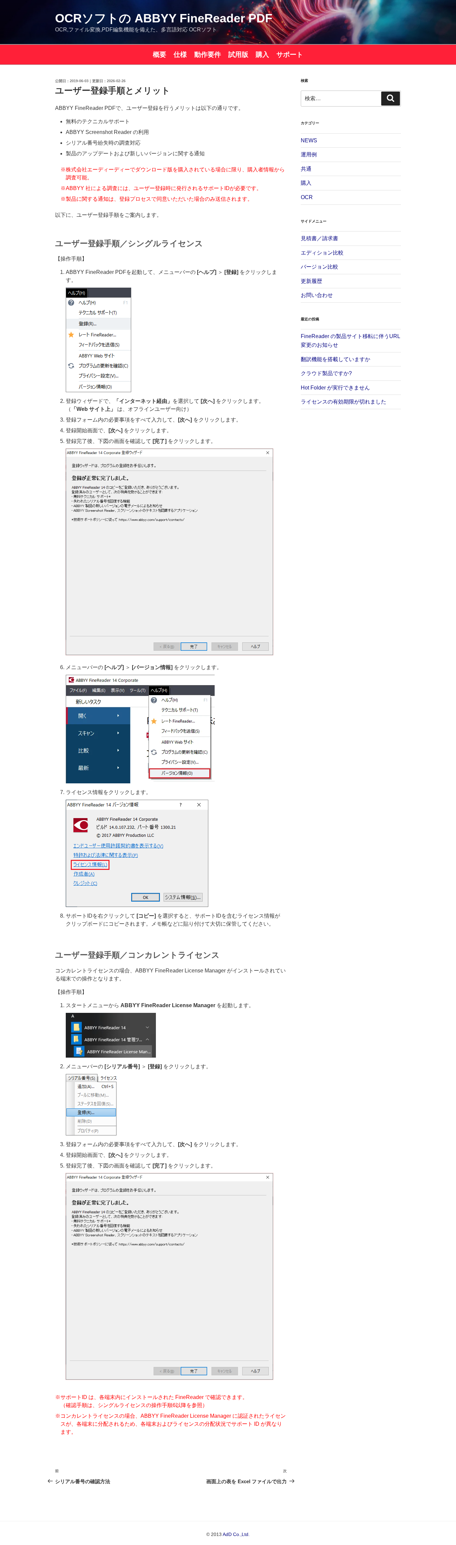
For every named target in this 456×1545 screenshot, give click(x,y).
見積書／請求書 (319, 238)
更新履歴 (311, 281)
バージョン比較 (319, 267)
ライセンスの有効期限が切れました (343, 402)
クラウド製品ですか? (326, 373)
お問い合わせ (317, 295)
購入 (262, 54)
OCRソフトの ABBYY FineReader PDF (163, 18)
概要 (159, 54)
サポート (289, 54)
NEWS (309, 140)
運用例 (309, 154)
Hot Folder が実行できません (335, 388)
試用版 (238, 54)
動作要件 (207, 54)
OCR (307, 197)
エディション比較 (322, 253)
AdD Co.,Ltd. (236, 1534)
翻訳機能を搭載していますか (335, 359)
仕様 (180, 54)
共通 (306, 169)
